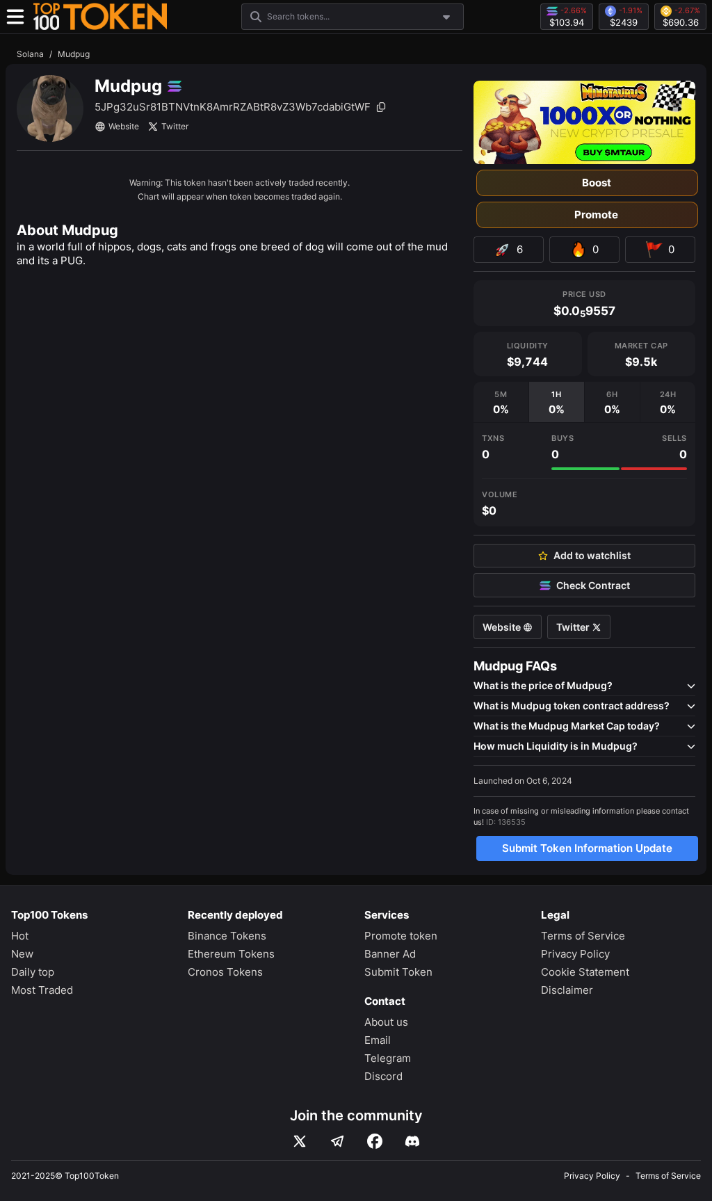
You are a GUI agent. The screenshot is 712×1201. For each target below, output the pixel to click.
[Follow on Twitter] (299, 1141)
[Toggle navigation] (15, 16)
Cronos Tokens (225, 971)
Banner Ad (390, 953)
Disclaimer (567, 990)
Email (377, 1040)
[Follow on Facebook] (374, 1141)
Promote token (400, 935)
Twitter (174, 126)
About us (386, 1022)
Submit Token (398, 971)
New (22, 953)
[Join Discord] (412, 1141)
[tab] (501, 402)
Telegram (387, 1058)
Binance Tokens (227, 935)
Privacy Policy (575, 953)
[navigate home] (100, 17)
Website (123, 126)
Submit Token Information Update (587, 848)
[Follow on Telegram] (337, 1141)
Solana (30, 54)
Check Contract (593, 585)
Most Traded (42, 990)
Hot (20, 935)
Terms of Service (583, 935)
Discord (383, 1076)
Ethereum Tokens (231, 953)
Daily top (32, 971)
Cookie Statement (585, 971)
